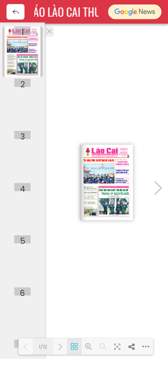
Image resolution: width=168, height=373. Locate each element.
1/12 (43, 347)
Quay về (15, 12)
